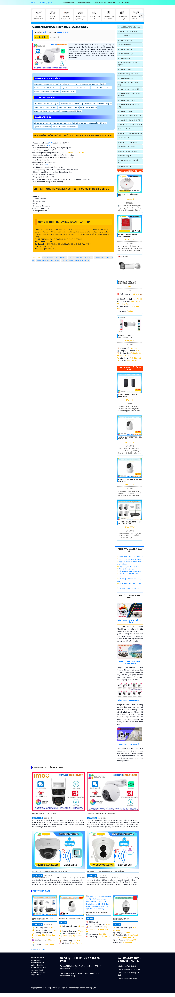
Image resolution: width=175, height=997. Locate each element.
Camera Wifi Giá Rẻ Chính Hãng (68, 107)
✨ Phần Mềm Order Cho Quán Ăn (130, 557)
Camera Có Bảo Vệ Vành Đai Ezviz (128, 27)
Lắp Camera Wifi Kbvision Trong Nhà (129, 124)
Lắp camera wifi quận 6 (127, 966)
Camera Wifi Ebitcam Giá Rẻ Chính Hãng (128, 106)
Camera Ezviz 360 (123, 138)
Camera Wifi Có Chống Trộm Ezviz (45, 107)
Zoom (46, 165)
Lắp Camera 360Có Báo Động (127, 151)
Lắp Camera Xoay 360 (124, 156)
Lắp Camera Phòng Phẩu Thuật (127, 74)
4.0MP (49, 145)
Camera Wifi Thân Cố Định (126, 100)
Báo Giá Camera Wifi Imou (68, 84)
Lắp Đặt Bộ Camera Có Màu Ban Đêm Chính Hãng (89, 123)
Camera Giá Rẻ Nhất (124, 69)
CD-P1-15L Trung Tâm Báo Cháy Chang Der (128, 235)
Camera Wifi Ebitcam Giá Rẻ (130, 744)
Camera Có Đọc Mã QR (125, 54)
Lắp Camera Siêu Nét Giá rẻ (43, 123)
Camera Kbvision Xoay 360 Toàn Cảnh (128, 161)
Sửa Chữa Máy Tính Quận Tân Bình (48, 260)
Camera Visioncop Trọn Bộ (62, 123)
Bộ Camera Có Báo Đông (42, 127)
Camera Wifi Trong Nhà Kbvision (71, 111)
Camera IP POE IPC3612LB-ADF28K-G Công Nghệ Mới (105, 871)
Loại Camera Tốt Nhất (68, 92)
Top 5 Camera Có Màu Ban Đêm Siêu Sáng (76, 88)
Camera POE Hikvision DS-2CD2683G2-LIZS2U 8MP (128, 282)
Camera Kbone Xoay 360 (88, 107)
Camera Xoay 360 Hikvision (126, 147)
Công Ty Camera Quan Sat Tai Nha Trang (129, 662)
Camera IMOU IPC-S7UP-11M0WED (44, 813)
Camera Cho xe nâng (124, 58)
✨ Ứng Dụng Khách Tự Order (128, 566)
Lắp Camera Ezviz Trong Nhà (127, 31)
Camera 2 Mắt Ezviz (124, 45)
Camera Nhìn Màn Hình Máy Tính (128, 89)
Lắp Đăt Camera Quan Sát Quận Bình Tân (75, 260)
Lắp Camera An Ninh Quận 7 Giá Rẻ (80, 257)
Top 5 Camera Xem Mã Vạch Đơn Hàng (47, 88)
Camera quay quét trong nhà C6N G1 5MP (130, 438)
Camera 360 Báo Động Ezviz (126, 49)
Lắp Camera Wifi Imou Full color (128, 142)
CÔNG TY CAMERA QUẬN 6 (41, 3)
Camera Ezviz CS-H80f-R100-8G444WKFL (60, 27)
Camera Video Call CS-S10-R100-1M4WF (128, 396)
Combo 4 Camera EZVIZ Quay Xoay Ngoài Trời (129, 523)
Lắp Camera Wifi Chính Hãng (105, 2)
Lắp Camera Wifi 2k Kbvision (69, 104)
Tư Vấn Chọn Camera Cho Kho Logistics (127, 64)
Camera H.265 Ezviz (123, 36)
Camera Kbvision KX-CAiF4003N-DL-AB (126, 336)
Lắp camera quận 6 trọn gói (129, 969)
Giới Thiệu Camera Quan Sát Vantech (54, 257)
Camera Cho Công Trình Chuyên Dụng (128, 83)
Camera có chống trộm (125, 78)
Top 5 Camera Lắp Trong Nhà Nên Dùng (92, 84)
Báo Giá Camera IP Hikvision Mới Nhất (46, 92)
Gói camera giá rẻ (41, 891)
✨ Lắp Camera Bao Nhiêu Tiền (129, 571)
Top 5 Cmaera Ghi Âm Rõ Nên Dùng (46, 84)
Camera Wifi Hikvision (124, 111)
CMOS (50, 143)
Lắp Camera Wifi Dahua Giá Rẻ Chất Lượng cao (96, 104)
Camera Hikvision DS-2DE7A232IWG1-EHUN (121, 919)
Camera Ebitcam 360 (124, 167)
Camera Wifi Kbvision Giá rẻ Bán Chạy (46, 111)
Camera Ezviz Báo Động (125, 40)
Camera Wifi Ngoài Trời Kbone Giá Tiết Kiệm (128, 95)
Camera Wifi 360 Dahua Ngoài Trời (128, 120)
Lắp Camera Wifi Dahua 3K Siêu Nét (129, 115)
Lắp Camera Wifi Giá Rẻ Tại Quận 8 (129, 621)
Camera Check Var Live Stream (102, 88)
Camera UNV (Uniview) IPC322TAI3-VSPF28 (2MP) (49, 871)
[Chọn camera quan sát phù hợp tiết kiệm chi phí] (142, 16)
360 (49, 148)
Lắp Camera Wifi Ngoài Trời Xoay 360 (46, 104)
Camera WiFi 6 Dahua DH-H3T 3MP (71, 918)
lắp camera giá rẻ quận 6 (128, 978)
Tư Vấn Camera (123, 2)
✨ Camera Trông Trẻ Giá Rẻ (128, 588)
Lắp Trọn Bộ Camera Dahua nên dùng (64, 127)
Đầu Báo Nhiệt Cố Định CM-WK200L (128, 195)
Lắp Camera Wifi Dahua (125, 129)
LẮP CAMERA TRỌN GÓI (85, 2)
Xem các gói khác (39, 949)
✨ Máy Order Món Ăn (125, 569)
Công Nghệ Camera (68, 2)
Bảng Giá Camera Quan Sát (129, 700)
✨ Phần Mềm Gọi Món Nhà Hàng (129, 559)
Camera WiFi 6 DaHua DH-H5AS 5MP (97, 913)
